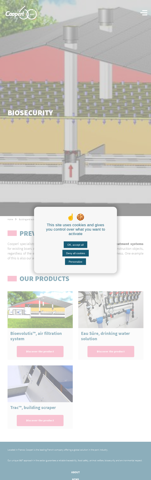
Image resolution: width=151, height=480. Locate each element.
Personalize (75, 261)
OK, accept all (75, 244)
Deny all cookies (75, 253)
